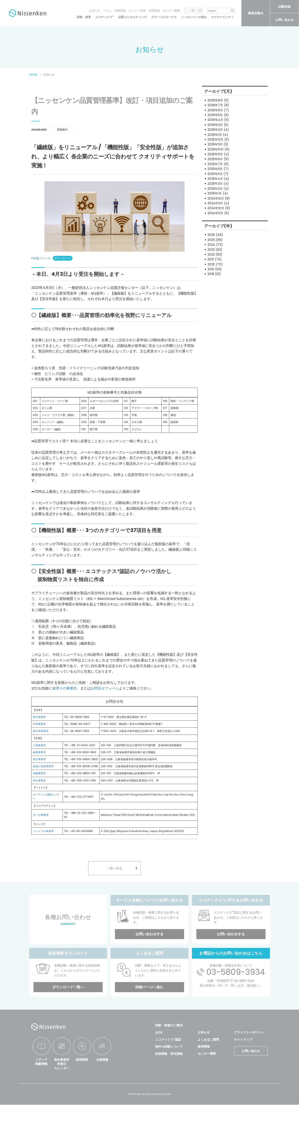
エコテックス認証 (168, 1039)
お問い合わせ (284, 20)
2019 (211, 269)
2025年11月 (215, 144)
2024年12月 (216, 198)
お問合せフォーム (105, 688)
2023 (211, 249)
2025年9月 (215, 154)
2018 (211, 274)
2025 (211, 240)
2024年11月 (215, 203)
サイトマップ (243, 1039)
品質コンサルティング (132, 17)
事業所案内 (255, 13)
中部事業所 (39, 724)
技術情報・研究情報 (169, 1053)
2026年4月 (215, 120)
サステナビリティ (222, 17)
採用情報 (154, 10)
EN (193, 10)
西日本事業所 (41, 731)
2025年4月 (215, 179)
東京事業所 (39, 717)
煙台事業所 (39, 780)
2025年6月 (215, 169)
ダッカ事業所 (41, 815)
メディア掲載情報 (41, 1061)
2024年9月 (215, 213)
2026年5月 (215, 115)
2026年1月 (215, 135)
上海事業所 (39, 745)
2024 (211, 244)
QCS (158, 1032)
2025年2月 (215, 188)
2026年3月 (215, 125)
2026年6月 (215, 110)
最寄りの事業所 (64, 688)
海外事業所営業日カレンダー (61, 1063)
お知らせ (94, 10)
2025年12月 (215, 139)
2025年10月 (216, 149)
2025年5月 (215, 174)
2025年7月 (215, 164)
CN (200, 10)
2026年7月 (215, 105)
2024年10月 (216, 208)
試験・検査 (84, 17)
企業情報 (102, 1059)
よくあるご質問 (208, 1039)
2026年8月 (215, 100)
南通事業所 (39, 752)
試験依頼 (284, 6)
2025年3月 (215, 183)
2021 (211, 259)
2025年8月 (215, 159)
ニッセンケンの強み (194, 17)
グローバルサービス (164, 17)
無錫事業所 (39, 773)
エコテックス (104, 17)
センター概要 (171, 10)
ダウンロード (62, 258)
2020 (211, 264)
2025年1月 (215, 193)
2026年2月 (215, 129)
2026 (211, 235)
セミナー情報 (137, 10)
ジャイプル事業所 (43, 831)
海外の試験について (169, 1046)
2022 (211, 254)
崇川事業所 (39, 759)
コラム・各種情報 (114, 10)
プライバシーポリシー (249, 1032)
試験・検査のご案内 (169, 1025)
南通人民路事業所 (43, 766)
